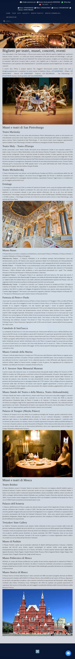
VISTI (19, 13)
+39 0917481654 (48, 73)
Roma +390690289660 (27, 8)
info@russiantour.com (29, 2)
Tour (14, 13)
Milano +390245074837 (44, 8)
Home (8, 13)
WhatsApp (67, 2)
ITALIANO (44, 4)
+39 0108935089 (26, 73)
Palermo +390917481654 (25, 10)
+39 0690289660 (57, 71)
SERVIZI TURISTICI (37, 13)
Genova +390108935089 (61, 8)
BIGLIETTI (26, 13)
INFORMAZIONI (11, 17)
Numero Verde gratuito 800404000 (49, 2)
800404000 (38, 76)
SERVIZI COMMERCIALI (52, 13)
